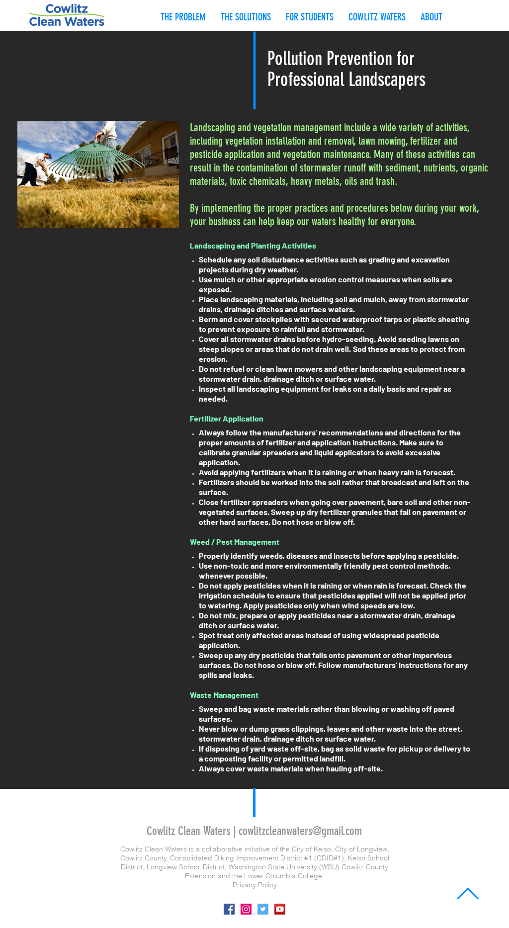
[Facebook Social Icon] (229, 909)
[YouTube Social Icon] (279, 909)
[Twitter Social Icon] (262, 909)
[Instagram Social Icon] (246, 909)
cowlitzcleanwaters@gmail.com (300, 831)
